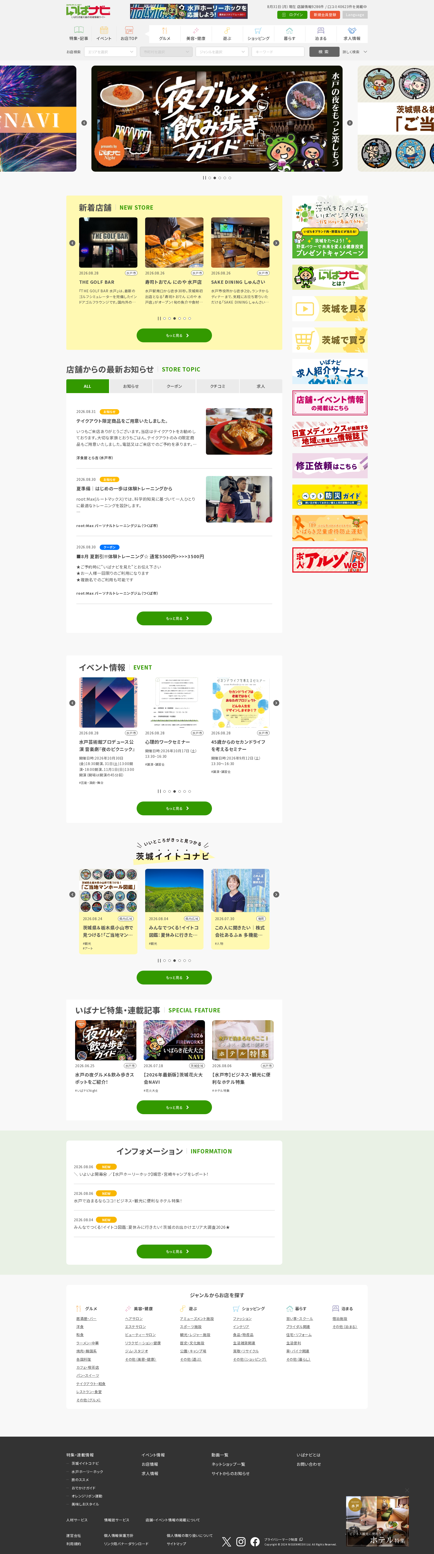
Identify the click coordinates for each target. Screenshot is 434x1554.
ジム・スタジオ (136, 1350)
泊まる (321, 38)
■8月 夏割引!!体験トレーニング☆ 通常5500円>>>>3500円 (140, 556)
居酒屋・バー (86, 1318)
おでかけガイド (84, 1487)
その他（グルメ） (88, 1399)
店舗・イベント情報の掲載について (173, 1519)
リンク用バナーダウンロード (126, 1543)
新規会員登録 (325, 14)
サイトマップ (176, 1543)
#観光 (87, 943)
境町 (195, 918)
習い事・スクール (299, 1318)
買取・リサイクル (246, 1350)
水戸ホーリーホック (87, 1471)
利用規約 (73, 1543)
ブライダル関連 (298, 1326)
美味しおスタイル (85, 1503)
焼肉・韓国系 (86, 1350)
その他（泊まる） (345, 1326)
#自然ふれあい (239, 777)
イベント (103, 38)
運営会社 (73, 1535)
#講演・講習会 (89, 764)
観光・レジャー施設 (195, 1334)
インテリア (241, 1326)
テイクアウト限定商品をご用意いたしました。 (122, 420)
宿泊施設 (340, 1318)
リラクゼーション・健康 (143, 1342)
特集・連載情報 (80, 1455)
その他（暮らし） (298, 1359)
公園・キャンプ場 (193, 1350)
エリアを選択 (98, 51)
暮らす (289, 38)
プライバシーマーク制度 (281, 1539)
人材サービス (77, 1519)
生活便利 (293, 1342)
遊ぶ (227, 38)
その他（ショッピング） (250, 1359)
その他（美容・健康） (140, 1359)
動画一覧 (219, 1455)
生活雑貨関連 (244, 1342)
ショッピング (258, 38)
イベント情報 (153, 1455)
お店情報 (150, 1464)
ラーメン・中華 (87, 1342)
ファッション (242, 1318)
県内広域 (125, 918)
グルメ (164, 38)
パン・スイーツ (87, 1375)
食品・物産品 (243, 1334)
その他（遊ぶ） (191, 1359)
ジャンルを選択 (211, 51)
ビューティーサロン (140, 1334)
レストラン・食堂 (89, 1391)
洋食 (80, 1326)
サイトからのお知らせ (230, 1473)
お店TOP (129, 38)
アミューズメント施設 (197, 1318)
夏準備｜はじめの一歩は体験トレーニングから (124, 488)
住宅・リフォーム (299, 1334)
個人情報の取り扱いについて (190, 1535)
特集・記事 (78, 38)
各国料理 (83, 1359)
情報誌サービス (117, 1519)
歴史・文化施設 (192, 1342)
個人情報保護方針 (119, 1535)
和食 (80, 1334)
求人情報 (352, 38)
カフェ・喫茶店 (87, 1367)
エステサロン (135, 1326)
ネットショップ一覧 (228, 1464)
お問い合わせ (309, 1464)
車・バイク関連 (298, 1350)
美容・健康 (195, 38)
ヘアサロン (134, 1318)
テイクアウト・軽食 (91, 1383)
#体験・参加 (219, 777)
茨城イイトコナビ (85, 1463)
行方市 (259, 918)
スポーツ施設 (191, 1326)
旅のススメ (80, 1479)
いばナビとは (309, 1455)
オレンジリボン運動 (87, 1495)
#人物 (153, 943)
